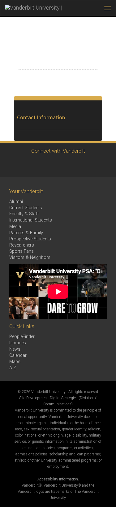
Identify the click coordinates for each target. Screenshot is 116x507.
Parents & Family (26, 232)
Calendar (18, 355)
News (14, 349)
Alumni (16, 201)
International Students (30, 220)
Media (15, 226)
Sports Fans (21, 251)
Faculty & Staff (24, 214)
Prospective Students (30, 239)
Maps (14, 361)
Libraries (17, 342)
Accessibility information (57, 479)
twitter (14, 165)
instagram (48, 165)
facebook (31, 165)
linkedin (65, 165)
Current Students (25, 207)
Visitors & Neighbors (29, 257)
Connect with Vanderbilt (58, 151)
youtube (82, 165)
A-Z (12, 367)
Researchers (21, 245)
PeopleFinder (22, 336)
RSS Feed (99, 165)
